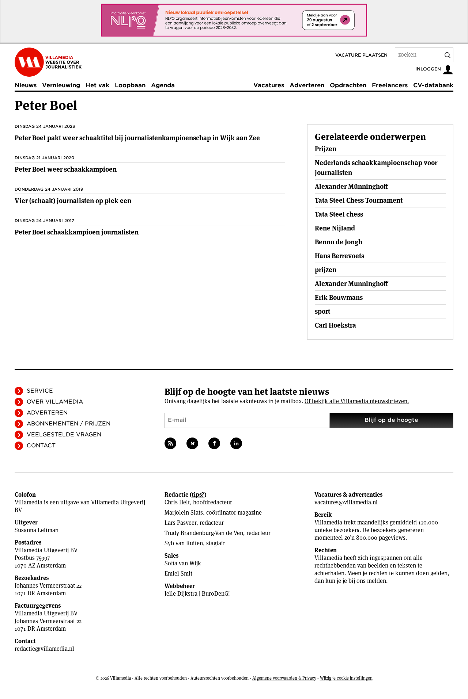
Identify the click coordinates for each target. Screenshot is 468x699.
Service (40, 390)
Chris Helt (177, 502)
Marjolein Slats (184, 512)
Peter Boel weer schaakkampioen (66, 169)
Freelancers (390, 85)
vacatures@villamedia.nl (346, 502)
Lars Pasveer (180, 523)
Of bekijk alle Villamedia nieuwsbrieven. (357, 401)
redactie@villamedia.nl (44, 649)
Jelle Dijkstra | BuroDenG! (197, 593)
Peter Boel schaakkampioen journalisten (77, 232)
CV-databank (433, 85)
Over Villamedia (55, 401)
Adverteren (307, 85)
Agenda (163, 85)
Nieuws (26, 85)
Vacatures (268, 85)
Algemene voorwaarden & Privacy (284, 678)
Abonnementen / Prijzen (68, 423)
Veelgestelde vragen (64, 434)
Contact (41, 445)
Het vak (97, 85)
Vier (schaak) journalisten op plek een (73, 200)
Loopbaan (130, 85)
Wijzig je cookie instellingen (346, 678)
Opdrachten (348, 85)
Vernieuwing (61, 85)
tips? (198, 495)
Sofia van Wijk (183, 563)
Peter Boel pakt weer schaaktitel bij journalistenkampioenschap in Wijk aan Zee (137, 138)
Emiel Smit (178, 573)
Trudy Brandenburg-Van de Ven (204, 533)
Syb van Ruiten (184, 543)
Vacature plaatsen (361, 55)
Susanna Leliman (36, 530)
